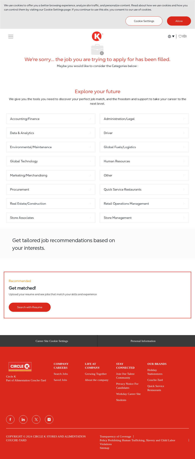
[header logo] (97, 36)
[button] (10, 36)
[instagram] (49, 419)
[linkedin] (23, 419)
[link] (27, 367)
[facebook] (10, 419)
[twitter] (36, 419)
